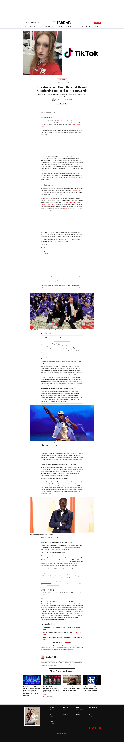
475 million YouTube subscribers (62, 341)
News (26, 26)
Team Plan (65, 712)
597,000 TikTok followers (53, 585)
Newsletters (36, 22)
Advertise (52, 712)
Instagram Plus (45, 484)
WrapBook (52, 723)
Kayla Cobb (57, 99)
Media (97, 26)
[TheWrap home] (62, 22)
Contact (51, 714)
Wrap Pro (65, 707)
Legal (77, 707)
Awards (41, 26)
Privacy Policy (79, 712)
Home (55, 82)
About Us (52, 709)
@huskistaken (45, 592)
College (90, 712)
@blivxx (44, 182)
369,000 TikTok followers (53, 601)
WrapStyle (61, 26)
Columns (78, 26)
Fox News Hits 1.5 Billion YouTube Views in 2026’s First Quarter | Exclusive (90, 688)
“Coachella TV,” (66, 457)
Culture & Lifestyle (62, 82)
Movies (35, 26)
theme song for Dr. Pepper (47, 204)
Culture (68, 82)
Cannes (90, 709)
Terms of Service (79, 709)
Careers (51, 716)
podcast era (55, 469)
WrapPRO (47, 26)
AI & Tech (84, 26)
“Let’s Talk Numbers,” (46, 583)
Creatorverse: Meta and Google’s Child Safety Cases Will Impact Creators (71, 688)
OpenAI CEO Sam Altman (55, 611)
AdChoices (78, 714)
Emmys (90, 714)
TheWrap (52, 707)
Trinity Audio (47, 112)
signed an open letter (70, 368)
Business (91, 26)
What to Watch (70, 26)
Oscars (90, 716)
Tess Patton (26, 698)
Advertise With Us (92, 719)
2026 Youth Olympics (57, 547)
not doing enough (78, 379)
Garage (65, 208)
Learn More (65, 714)
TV (31, 26)
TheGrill (55, 26)
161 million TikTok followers (71, 545)
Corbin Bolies (86, 693)
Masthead (52, 719)
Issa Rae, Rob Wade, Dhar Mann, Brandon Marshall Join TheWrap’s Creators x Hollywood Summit (51, 689)
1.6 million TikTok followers (69, 202)
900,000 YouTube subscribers (71, 391)
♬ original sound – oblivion (49, 185)
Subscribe (97, 22)
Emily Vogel (46, 694)
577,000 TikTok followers (59, 120)
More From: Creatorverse (62, 671)
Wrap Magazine (93, 707)
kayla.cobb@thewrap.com (47, 254)
